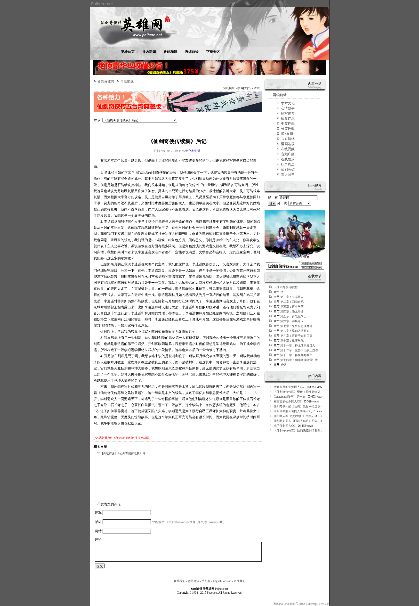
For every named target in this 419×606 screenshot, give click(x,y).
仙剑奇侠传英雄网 (137, 438)
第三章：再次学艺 (292, 306)
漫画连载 (288, 144)
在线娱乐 (288, 159)
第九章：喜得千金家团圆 (296, 335)
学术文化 (288, 103)
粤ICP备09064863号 (285, 604)
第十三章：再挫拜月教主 (296, 355)
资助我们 (239, 581)
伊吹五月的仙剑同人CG (289, 387)
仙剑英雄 (288, 169)
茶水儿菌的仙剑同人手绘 (290, 411)
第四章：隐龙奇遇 (292, 311)
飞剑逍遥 (194, 151)
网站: (99, 531)
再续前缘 (192, 52)
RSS (303, 604)
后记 (283, 365)
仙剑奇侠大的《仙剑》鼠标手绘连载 (297, 406)
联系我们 (179, 581)
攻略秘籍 (170, 52)
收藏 (257, 88)
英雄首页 (128, 52)
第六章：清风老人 (292, 321)
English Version (222, 581)
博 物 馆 (287, 134)
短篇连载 (288, 118)
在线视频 (288, 149)
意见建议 (193, 581)
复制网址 (229, 88)
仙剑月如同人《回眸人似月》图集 (295, 421)
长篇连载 (288, 129)
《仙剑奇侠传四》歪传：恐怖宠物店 (297, 391)
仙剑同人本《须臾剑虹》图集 (293, 416)
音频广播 (288, 154)
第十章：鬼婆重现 (292, 340)
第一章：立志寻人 (292, 297)
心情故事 (288, 108)
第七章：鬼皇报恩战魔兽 (296, 326)
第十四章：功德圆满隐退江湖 (299, 360)
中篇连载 (288, 123)
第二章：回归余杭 (292, 301)
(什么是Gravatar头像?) (210, 522)
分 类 (282, 203)
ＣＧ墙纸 (288, 139)
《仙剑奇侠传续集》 (287, 287)
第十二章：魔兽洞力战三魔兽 (299, 350)
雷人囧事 (288, 174)
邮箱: (99, 522)
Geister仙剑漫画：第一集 (289, 396)
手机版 (206, 581)
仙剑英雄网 (105, 81)
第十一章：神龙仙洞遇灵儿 (297, 345)
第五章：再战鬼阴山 (293, 316)
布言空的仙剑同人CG (287, 401)
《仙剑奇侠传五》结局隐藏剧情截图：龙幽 (301, 430)
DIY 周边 (288, 164)
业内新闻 (149, 52)
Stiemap (312, 604)
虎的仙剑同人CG (284, 425)
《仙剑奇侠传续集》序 (130, 453)
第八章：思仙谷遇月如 (294, 331)
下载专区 (213, 52)
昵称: (99, 513)
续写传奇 (288, 113)
